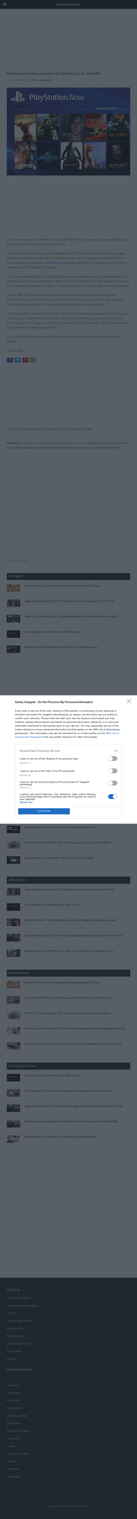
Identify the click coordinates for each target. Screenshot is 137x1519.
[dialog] (68, 759)
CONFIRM (43, 811)
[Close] (130, 702)
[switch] (112, 758)
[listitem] (68, 751)
